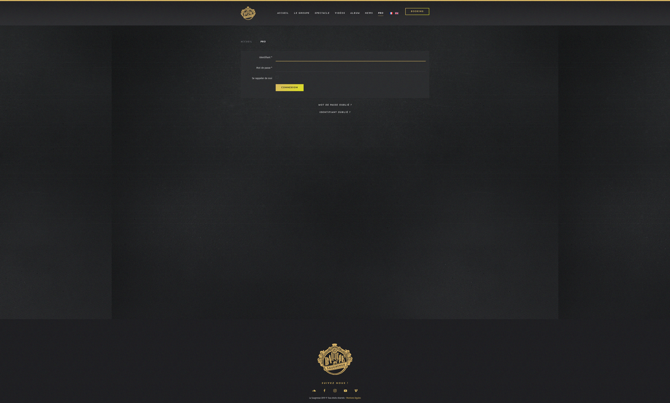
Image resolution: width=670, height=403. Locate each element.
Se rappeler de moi (262, 78)
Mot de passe (264, 67)
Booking (417, 11)
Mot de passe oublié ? (335, 105)
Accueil (283, 13)
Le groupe (302, 13)
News (369, 13)
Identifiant (265, 57)
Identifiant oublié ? (335, 112)
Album (355, 13)
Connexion (289, 88)
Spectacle (322, 13)
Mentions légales (353, 398)
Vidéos (340, 13)
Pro (381, 13)
